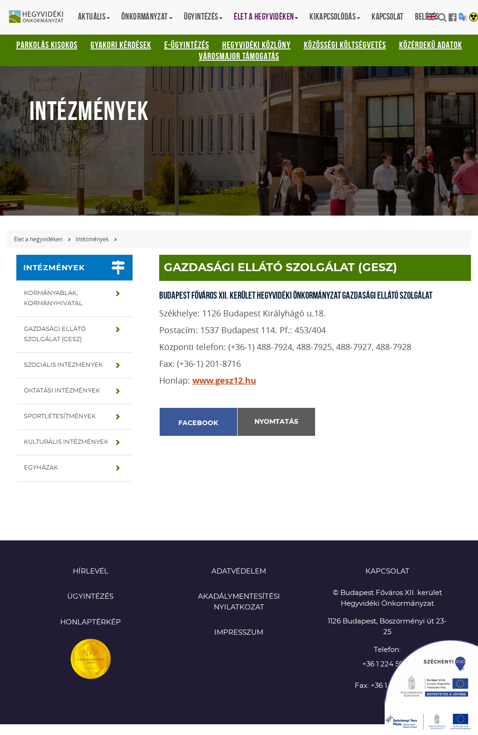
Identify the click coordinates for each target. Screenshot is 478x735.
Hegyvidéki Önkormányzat (39, 17)
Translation (462, 17)
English (431, 17)
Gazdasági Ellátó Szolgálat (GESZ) (55, 334)
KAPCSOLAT (387, 571)
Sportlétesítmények (60, 416)
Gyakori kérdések (121, 45)
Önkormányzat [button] (144, 16)
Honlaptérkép (90, 622)
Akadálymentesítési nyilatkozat (239, 602)
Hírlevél (90, 571)
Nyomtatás (276, 422)
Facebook (198, 423)
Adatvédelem (238, 571)
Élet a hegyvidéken (38, 239)
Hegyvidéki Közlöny (256, 45)
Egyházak (41, 468)
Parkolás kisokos (46, 45)
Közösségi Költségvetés (345, 45)
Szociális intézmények (63, 365)
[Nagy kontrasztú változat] (473, 17)
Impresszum (238, 632)
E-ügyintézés (186, 45)
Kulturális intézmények (66, 442)
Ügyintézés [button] (201, 16)
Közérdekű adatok (430, 45)
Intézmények (92, 239)
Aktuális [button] (91, 16)
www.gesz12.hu (224, 380)
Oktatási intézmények (62, 391)
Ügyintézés (90, 596)
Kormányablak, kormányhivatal (53, 298)
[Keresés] (442, 17)
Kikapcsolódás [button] (332, 16)
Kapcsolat (387, 16)
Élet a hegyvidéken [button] (264, 16)
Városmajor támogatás (239, 56)
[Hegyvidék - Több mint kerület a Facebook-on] (453, 17)
